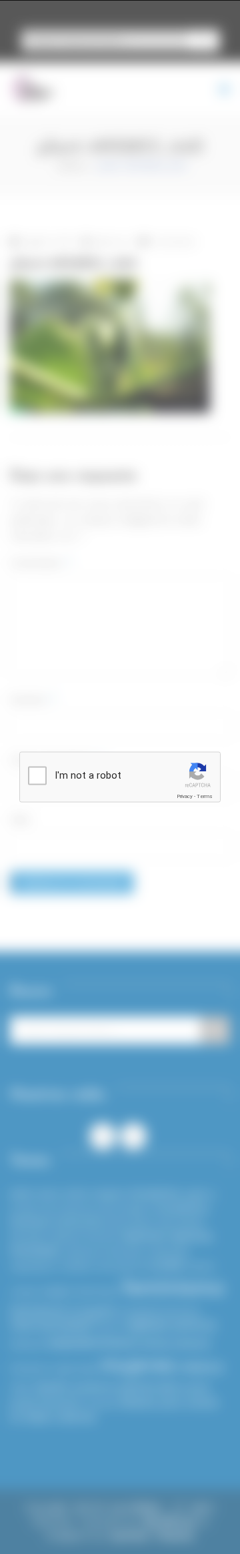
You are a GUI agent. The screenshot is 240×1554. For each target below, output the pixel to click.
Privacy (185, 796)
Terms (205, 796)
